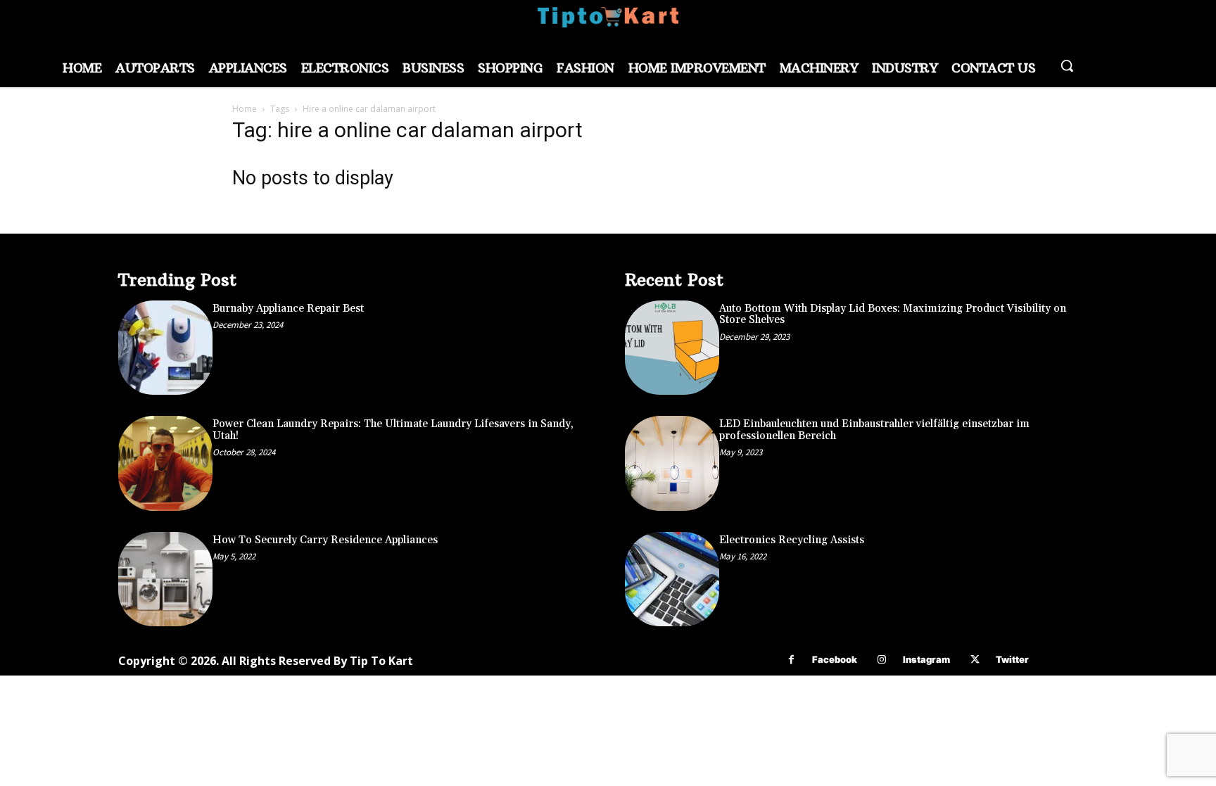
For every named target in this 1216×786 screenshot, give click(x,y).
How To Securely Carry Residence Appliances (325, 540)
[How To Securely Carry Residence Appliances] (165, 579)
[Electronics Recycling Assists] (672, 579)
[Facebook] (791, 659)
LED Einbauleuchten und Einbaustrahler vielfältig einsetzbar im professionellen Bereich (874, 430)
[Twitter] (975, 659)
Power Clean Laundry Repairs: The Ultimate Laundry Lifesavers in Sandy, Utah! (393, 430)
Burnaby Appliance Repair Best (288, 308)
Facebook (834, 659)
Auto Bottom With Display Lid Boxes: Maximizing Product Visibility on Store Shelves (892, 314)
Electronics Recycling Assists (791, 540)
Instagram (926, 659)
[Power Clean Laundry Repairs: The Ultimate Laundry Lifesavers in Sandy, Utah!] (165, 463)
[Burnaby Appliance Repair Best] (165, 347)
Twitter (1012, 659)
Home (244, 109)
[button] (1067, 65)
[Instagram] (882, 659)
